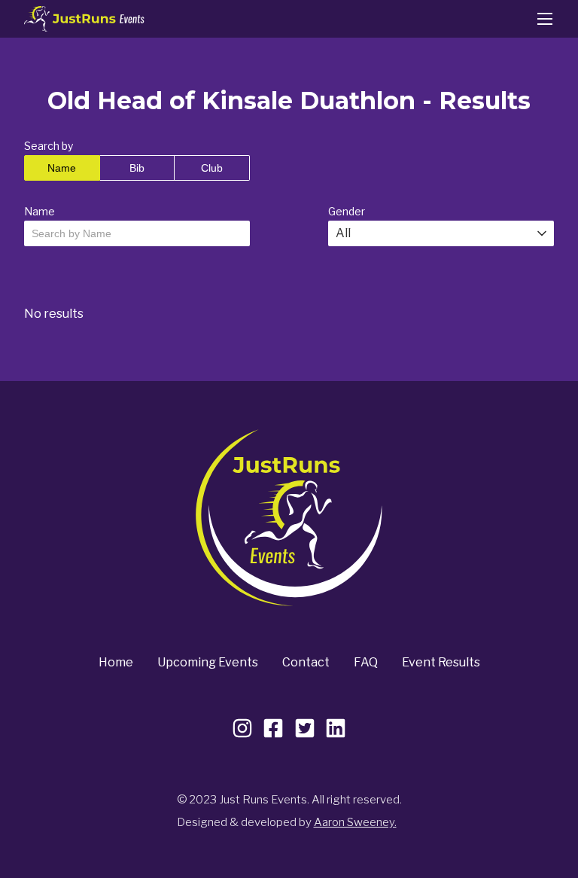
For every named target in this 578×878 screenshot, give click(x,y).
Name (61, 168)
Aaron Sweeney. (355, 822)
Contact (306, 662)
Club (212, 168)
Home (116, 662)
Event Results (441, 662)
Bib (136, 168)
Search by (48, 145)
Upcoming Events (207, 662)
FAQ (366, 662)
